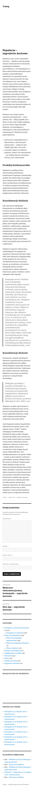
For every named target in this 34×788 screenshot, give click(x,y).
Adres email (8, 555)
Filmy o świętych (12, 648)
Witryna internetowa (11, 564)
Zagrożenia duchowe (22, 497)
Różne (6, 658)
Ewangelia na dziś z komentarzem (16, 628)
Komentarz (7, 519)
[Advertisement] (17, 31)
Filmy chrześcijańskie (12, 635)
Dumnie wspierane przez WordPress (18, 784)
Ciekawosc (8, 772)
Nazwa (6, 546)
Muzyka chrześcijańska (12, 651)
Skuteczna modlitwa (16, 764)
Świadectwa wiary (10, 661)
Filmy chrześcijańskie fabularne (17, 643)
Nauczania (8, 656)
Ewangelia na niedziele (14, 633)
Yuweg (6, 6)
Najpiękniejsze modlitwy (13, 653)
